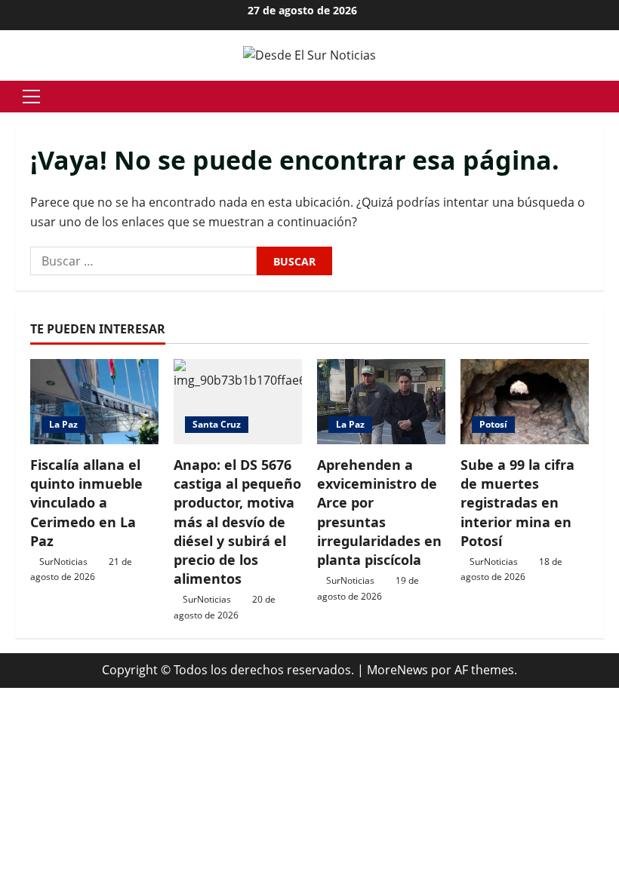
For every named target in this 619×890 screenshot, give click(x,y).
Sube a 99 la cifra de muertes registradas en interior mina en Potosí (517, 503)
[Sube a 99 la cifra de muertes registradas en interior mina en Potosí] (524, 401)
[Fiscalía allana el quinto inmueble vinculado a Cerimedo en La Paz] (94, 401)
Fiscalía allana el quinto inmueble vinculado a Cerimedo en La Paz (86, 503)
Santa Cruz (216, 424)
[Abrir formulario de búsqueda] (599, 96)
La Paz (63, 424)
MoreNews (397, 669)
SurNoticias (63, 561)
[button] (31, 96)
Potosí (493, 424)
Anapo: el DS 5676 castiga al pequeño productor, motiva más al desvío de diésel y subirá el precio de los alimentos (237, 522)
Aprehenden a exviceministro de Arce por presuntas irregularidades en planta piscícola (379, 512)
